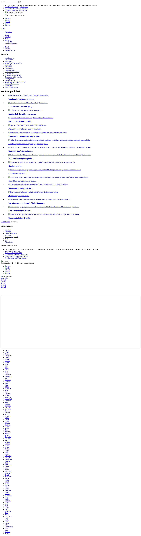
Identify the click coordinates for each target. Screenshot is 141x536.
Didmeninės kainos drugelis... (19, 218)
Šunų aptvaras (9, 68)
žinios (6, 38)
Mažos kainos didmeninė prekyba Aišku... (24, 136)
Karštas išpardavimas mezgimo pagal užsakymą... (28, 144)
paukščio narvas (9, 58)
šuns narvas (8, 66)
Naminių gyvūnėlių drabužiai (13, 77)
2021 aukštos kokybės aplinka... (21, 159)
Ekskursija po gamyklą (11, 237)
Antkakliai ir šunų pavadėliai (13, 63)
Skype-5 (3, 280)
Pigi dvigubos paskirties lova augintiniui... (25, 129)
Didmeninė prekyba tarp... (18, 196)
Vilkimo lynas (9, 85)
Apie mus (7, 40)
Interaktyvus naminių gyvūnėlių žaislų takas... (26, 203)
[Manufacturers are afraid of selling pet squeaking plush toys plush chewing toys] (41, 162)
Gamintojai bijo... (15, 166)
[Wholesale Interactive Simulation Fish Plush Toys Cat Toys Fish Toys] (38, 184)
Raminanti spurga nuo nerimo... (21, 99)
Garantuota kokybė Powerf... (20, 211)
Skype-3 (3, 283)
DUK (10, 42)
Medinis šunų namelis (11, 87)
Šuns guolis (8, 65)
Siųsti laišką (4, 278)
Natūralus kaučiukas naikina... (20, 151)
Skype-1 (3, 287)
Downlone (8, 235)
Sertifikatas (8, 231)
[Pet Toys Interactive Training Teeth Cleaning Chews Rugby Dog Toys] (39, 199)
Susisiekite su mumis (11, 44)
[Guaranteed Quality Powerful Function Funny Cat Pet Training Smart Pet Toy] (43, 207)
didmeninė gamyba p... (17, 173)
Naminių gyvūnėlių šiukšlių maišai (15, 82)
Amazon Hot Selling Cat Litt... (20, 121)
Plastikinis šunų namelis (12, 84)
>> (9, 222)
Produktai (7, 37)
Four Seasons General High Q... (20, 107)
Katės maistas (9, 60)
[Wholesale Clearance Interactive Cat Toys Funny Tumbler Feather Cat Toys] (33, 192)
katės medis (8, 61)
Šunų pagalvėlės (9, 70)
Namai (7, 35)
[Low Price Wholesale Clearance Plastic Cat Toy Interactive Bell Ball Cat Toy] (37, 132)
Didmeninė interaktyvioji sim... (20, 188)
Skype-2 (3, 285)
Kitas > (6, 222)
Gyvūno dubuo (9, 73)
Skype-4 (3, 281)
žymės (6, 240)
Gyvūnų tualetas (9, 79)
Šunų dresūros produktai (12, 72)
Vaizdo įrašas (9, 242)
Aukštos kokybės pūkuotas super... (22, 114)
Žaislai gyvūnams (10, 50)
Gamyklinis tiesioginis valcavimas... (22, 181)
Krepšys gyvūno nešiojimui (13, 75)
